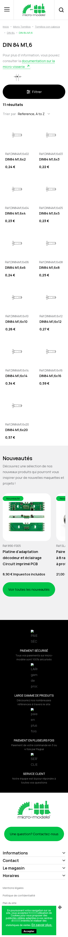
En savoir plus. (42, 925)
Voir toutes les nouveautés (29, 589)
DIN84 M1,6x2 (15, 159)
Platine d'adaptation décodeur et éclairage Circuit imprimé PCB (22, 557)
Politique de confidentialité (19, 895)
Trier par (9, 114)
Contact (11, 860)
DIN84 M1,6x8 (49, 267)
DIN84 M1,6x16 (50, 376)
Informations (15, 853)
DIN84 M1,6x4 (15, 213)
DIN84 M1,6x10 (16, 321)
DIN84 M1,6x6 (15, 267)
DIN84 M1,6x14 (16, 376)
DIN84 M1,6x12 (50, 321)
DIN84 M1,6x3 (49, 159)
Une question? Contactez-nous (34, 834)
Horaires (11, 875)
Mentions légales (13, 888)
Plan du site (10, 903)
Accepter (29, 931)
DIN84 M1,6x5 (49, 213)
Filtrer (37, 92)
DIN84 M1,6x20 (16, 430)
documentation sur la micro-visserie (29, 64)
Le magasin (13, 868)
